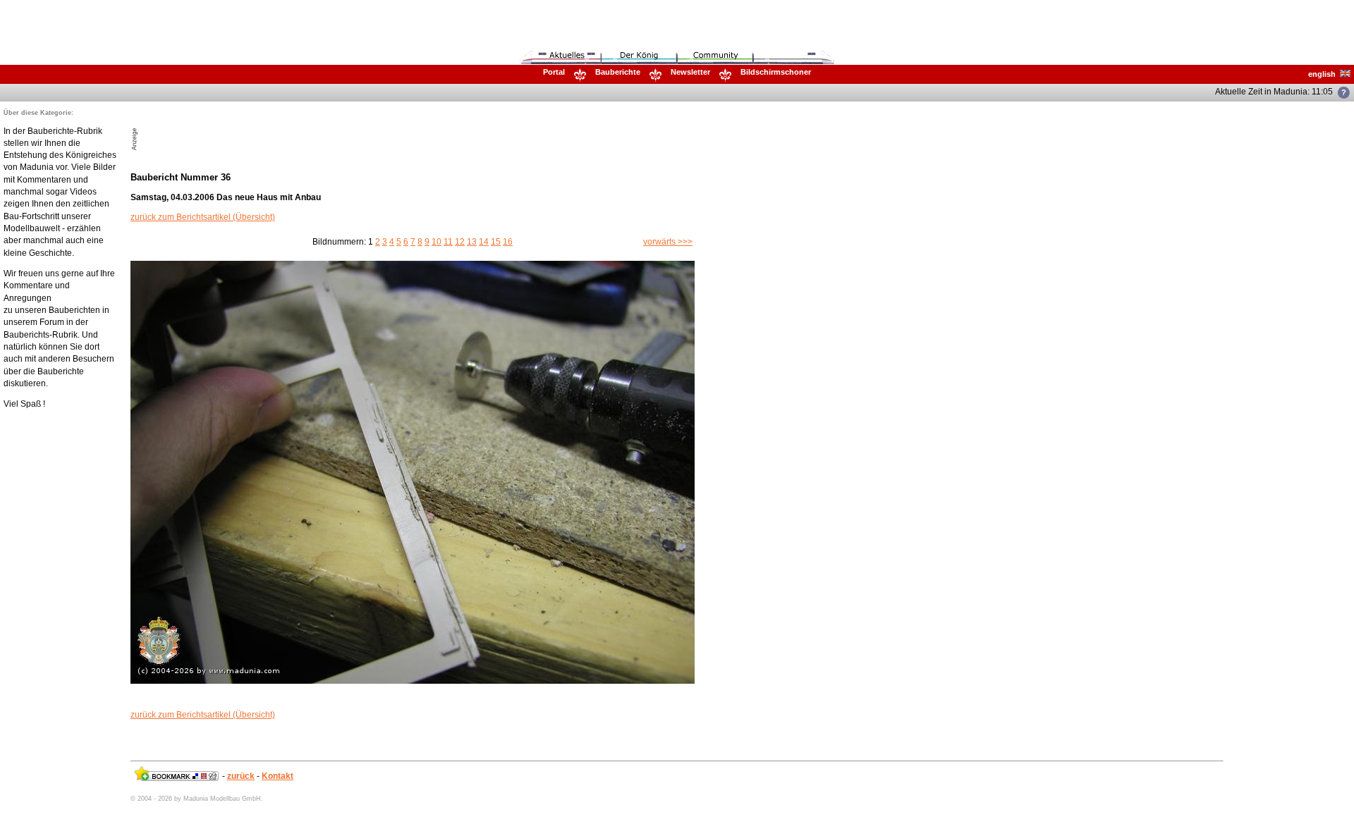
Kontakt (277, 776)
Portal (554, 72)
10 (436, 242)
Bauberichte (617, 72)
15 (496, 242)
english (1324, 74)
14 (484, 242)
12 (460, 242)
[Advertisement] (305, 130)
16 (508, 242)
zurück (241, 776)
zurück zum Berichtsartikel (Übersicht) (202, 217)
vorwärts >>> (668, 242)
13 (472, 242)
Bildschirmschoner (775, 72)
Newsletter (690, 72)
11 (448, 242)
